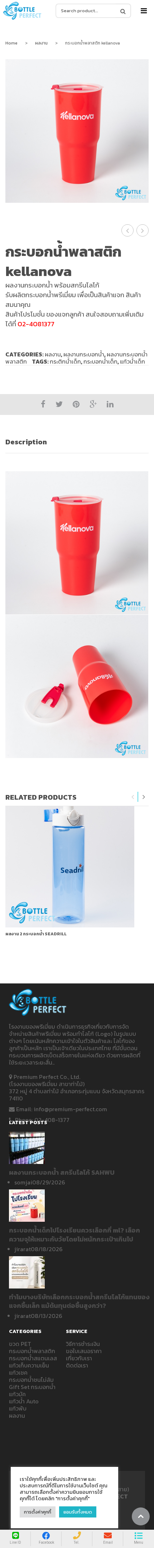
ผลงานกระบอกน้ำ (83, 354)
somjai (23, 1182)
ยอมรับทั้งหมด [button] (77, 1512)
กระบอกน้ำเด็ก (100, 361)
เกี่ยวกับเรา (79, 1358)
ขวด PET (20, 1343)
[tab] (77, 442)
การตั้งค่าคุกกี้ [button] (37, 1512)
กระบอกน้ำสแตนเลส (33, 1358)
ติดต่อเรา (77, 1365)
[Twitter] (59, 404)
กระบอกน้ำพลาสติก (32, 1351)
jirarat (22, 1249)
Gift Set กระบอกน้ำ (32, 1387)
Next (143, 797)
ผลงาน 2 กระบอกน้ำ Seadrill (36, 934)
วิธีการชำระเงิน (83, 1343)
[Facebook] (43, 404)
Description (26, 441)
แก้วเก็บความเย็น (29, 1365)
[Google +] (93, 404)
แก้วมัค (17, 1394)
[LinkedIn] (110, 404)
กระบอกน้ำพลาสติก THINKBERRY (143, 230)
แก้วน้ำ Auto (24, 1401)
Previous (132, 797)
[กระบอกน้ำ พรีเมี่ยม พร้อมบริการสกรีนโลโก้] (22, 11)
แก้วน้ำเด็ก (132, 361)
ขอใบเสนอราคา (84, 1351)
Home (11, 43)
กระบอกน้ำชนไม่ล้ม (31, 1379)
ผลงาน (41, 43)
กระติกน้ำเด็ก (65, 361)
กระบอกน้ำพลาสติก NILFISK (128, 230)
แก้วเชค (18, 1372)
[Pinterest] (76, 404)
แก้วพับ (18, 1408)
